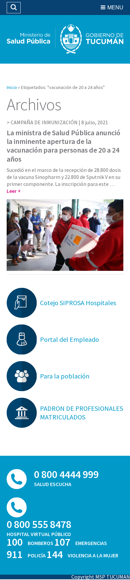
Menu (115, 7)
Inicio (12, 87)
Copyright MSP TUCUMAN (100, 576)
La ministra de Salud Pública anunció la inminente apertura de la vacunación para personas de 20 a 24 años (63, 146)
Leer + (14, 191)
